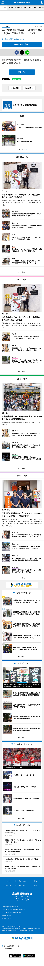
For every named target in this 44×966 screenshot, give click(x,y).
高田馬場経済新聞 (22, 2)
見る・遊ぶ (18, 7)
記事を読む (22, 72)
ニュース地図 (6, 26)
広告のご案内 (7, 918)
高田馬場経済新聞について (10, 907)
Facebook (16, 898)
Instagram (28, 898)
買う (25, 7)
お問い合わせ (7, 915)
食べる (11, 7)
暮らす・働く (32, 7)
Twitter (22, 898)
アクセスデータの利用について (12, 912)
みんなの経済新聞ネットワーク (22, 938)
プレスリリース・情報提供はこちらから (14, 909)
